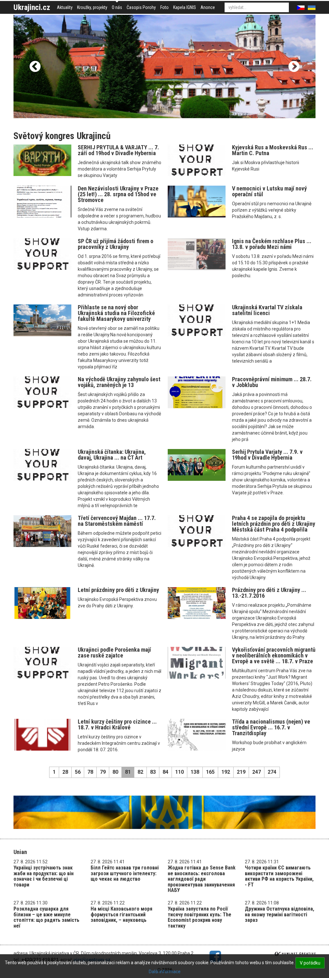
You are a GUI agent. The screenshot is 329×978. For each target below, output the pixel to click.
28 (65, 772)
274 (272, 772)
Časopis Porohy (141, 7)
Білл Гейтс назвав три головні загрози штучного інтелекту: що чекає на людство (125, 873)
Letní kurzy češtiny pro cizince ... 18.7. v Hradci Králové (117, 724)
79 (103, 772)
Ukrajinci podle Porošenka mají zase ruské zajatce (114, 652)
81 (128, 772)
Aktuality (65, 7)
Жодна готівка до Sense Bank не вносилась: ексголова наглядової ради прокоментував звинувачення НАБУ (202, 879)
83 (153, 772)
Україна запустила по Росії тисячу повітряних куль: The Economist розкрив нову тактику (199, 917)
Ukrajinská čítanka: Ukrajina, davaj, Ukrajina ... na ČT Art (112, 454)
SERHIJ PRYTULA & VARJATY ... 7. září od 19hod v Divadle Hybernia (118, 150)
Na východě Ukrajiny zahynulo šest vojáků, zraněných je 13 (119, 382)
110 (179, 772)
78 (90, 772)
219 (241, 772)
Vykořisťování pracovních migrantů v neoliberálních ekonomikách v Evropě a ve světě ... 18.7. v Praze (274, 655)
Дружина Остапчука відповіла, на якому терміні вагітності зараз (279, 914)
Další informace (165, 971)
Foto (164, 7)
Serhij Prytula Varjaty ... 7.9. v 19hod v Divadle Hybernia (267, 454)
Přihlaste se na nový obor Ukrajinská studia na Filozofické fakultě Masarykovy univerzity (116, 313)
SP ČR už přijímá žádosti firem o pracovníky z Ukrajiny (115, 244)
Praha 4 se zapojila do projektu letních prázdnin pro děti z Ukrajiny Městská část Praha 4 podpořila (273, 524)
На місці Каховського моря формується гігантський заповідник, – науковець (121, 914)
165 (210, 772)
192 (225, 772)
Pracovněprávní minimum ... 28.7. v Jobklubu (272, 382)
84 (165, 772)
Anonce (207, 7)
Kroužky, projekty (92, 7)
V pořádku (310, 962)
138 (195, 772)
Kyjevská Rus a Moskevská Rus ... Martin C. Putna (272, 150)
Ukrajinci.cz (31, 7)
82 (140, 772)
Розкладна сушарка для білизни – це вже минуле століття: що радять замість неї (46, 917)
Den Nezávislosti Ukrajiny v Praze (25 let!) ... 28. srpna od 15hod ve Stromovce (118, 194)
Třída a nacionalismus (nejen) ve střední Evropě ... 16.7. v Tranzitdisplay (271, 727)
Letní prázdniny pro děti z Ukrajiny (118, 589)
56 (78, 772)
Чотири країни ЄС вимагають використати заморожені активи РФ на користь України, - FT (279, 876)
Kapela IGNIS (184, 7)
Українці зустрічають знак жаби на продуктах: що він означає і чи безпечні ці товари (43, 876)
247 (256, 772)
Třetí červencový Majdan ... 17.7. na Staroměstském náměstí (117, 521)
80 (115, 772)
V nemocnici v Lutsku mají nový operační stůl (269, 191)
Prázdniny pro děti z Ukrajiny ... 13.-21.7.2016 (269, 592)
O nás (117, 7)
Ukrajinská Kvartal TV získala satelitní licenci (267, 310)
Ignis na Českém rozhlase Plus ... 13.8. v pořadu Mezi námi (271, 244)
